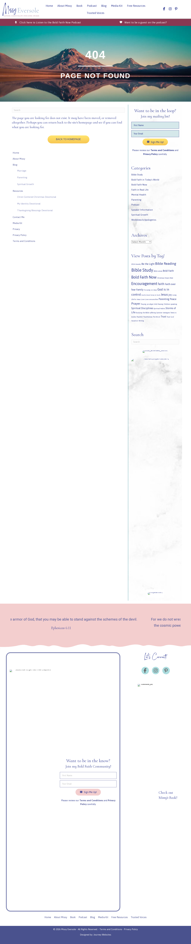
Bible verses (158, 271)
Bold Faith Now (139, 184)
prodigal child (152, 304)
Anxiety (138, 264)
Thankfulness (147, 317)
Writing (141, 321)
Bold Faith (168, 270)
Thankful (140, 317)
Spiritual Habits (159, 308)
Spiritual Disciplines (142, 308)
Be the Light (148, 264)
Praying (143, 304)
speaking (174, 304)
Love (142, 299)
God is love (145, 295)
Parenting (136, 199)
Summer (159, 313)
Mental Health (138, 194)
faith (161, 284)
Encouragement (144, 283)
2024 (133, 264)
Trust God (170, 317)
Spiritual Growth (139, 214)
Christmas (160, 278)
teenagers (166, 313)
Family (139, 289)
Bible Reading (165, 263)
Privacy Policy (131, 929)
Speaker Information (142, 209)
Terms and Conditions (162, 150)
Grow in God (155, 295)
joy (170, 294)
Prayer (135, 303)
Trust (163, 316)
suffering (153, 313)
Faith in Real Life (139, 189)
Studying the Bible (142, 313)
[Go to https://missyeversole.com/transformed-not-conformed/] (139, 796)
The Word (156, 317)
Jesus (164, 294)
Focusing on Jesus (150, 290)
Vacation (134, 321)
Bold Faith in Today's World (145, 179)
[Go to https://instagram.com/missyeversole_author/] (170, 8)
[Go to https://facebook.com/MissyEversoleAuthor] (164, 8)
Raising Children (164, 304)
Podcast (135, 204)
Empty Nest (169, 278)
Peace (173, 299)
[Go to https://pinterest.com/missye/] (176, 8)
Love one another (151, 299)
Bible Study (137, 174)
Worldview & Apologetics (143, 220)
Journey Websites (102, 934)
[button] (48, 22)
